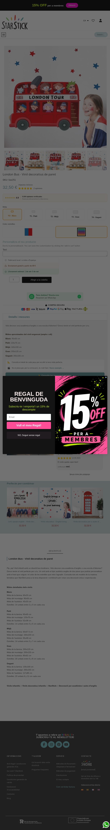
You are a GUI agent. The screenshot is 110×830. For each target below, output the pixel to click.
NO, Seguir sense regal (29, 435)
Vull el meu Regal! (28, 425)
